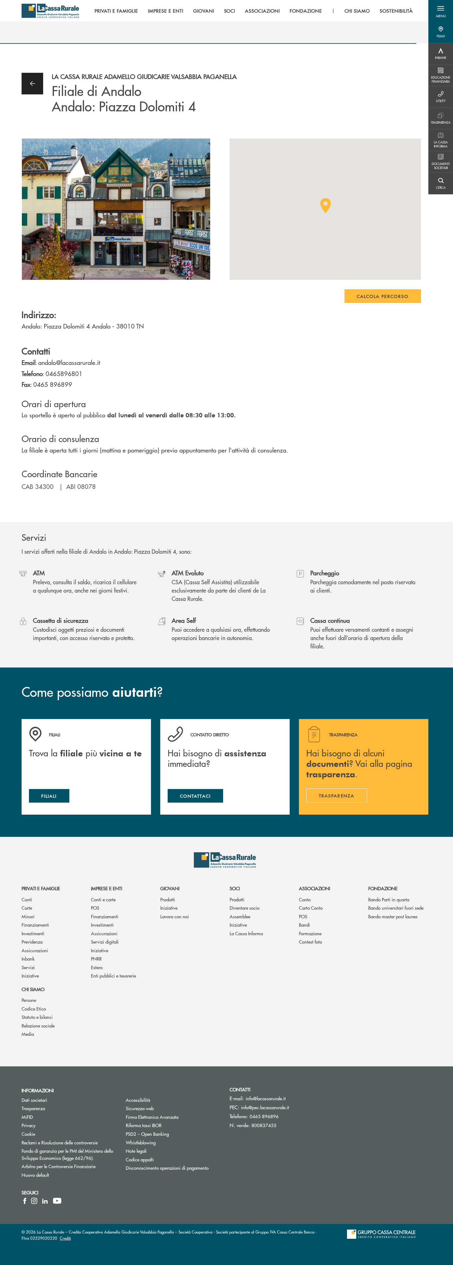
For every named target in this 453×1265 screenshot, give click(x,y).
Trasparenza (33, 1108)
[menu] (254, 11)
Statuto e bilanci (37, 1017)
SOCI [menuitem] (229, 11)
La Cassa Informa (246, 933)
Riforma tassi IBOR (167, 1125)
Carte (27, 907)
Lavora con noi (174, 916)
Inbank (28, 958)
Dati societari (34, 1100)
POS (95, 907)
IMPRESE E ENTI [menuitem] (165, 11)
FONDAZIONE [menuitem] (306, 11)
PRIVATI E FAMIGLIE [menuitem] (116, 11)
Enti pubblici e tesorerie (113, 975)
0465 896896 (264, 1116)
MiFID (51, 1117)
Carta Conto (311, 907)
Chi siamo (33, 989)
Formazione (310, 933)
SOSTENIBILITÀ (396, 11)
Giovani (169, 888)
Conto (305, 899)
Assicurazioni (35, 950)
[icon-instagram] (34, 1201)
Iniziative (30, 975)
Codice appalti (140, 1159)
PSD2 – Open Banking (170, 1134)
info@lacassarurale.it (266, 1098)
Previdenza (32, 941)
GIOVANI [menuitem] (203, 11)
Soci (235, 888)
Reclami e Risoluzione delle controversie (69, 1142)
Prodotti (167, 899)
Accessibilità (161, 1100)
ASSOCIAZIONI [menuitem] (262, 11)
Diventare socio (244, 907)
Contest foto (310, 941)
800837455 (263, 1125)
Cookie (28, 1134)
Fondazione (383, 888)
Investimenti (33, 933)
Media (28, 1034)
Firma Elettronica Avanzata (173, 1117)
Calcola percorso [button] (383, 296)
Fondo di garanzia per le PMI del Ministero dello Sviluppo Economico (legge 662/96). (69, 1154)
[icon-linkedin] (45, 1201)
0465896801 (64, 373)
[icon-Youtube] (57, 1201)
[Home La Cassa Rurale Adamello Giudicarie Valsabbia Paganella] (50, 11)
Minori (28, 916)
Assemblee (240, 916)
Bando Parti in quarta (388, 899)
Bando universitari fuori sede (395, 907)
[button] (440, 11)
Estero (97, 967)
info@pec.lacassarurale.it (265, 1107)
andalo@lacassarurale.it (69, 362)
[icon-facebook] (25, 1201)
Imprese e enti (106, 888)
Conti (27, 899)
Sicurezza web (163, 1108)
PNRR (96, 958)
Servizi (28, 967)
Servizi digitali (105, 941)
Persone (29, 1000)
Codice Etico (34, 1008)
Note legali (159, 1150)
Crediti (65, 1238)
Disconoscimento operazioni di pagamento (173, 1167)
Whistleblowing (164, 1142)
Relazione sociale (38, 1025)
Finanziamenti (35, 924)
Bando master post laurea (392, 916)
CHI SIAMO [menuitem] (357, 11)
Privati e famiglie (41, 888)
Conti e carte (103, 899)
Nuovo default (59, 1175)
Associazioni (314, 888)
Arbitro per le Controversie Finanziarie (69, 1166)
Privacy (28, 1125)
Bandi (304, 924)
